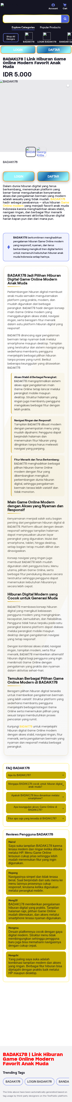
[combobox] (32, 19)
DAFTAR (54, 49)
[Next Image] (69, 116)
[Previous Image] (3, 116)
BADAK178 (57, 199)
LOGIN (17, 49)
